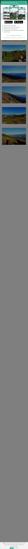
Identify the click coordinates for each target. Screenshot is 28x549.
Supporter (17, 37)
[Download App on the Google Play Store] (18, 21)
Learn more (23, 37)
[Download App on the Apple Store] (9, 22)
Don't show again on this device (14, 35)
